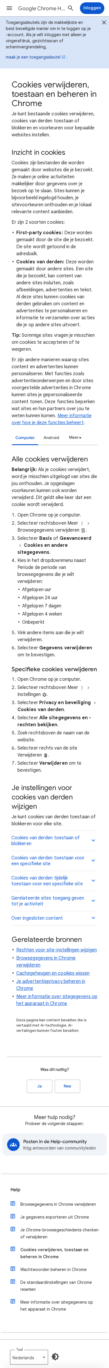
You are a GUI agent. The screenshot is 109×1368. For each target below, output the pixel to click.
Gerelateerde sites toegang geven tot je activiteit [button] (47, 901)
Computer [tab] (25, 437)
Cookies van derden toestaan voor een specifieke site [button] (48, 861)
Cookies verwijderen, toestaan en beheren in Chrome (54, 1253)
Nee (67, 1086)
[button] (9, 8)
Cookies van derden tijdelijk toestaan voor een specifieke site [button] (47, 881)
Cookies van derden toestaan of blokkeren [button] (45, 841)
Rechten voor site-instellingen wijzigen (56, 950)
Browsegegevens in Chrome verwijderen (58, 1204)
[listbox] (74, 437)
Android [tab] (51, 437)
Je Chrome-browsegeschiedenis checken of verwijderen (59, 1233)
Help (15, 1190)
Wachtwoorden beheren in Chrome (53, 1269)
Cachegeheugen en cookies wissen (53, 973)
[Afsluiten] (104, 23)
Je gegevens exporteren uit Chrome (54, 1217)
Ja (39, 1086)
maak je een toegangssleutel (33, 57)
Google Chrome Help (41, 8)
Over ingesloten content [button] (37, 918)
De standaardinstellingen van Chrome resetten (56, 1286)
